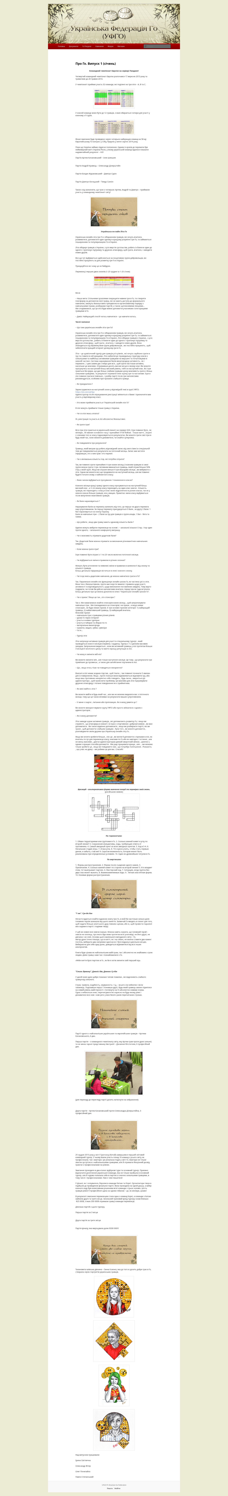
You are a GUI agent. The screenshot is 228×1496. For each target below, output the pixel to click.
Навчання (99, 46)
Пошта (110, 1488)
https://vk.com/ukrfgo (84, 392)
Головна (61, 46)
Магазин (121, 46)
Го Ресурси (86, 46)
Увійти (117, 1488)
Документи (73, 46)
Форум (110, 46)
